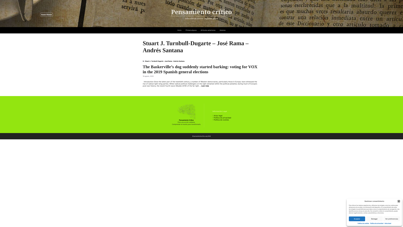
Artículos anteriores (208, 30)
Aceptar (357, 219)
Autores (223, 30)
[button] (399, 201)
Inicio (179, 30)
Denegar (374, 219)
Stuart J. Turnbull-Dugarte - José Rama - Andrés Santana (164, 61)
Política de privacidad (376, 223)
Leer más (205, 86)
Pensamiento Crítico (186, 120)
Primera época (191, 30)
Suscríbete (46, 15)
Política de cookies (363, 223)
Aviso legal (388, 223)
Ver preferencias (391, 219)
